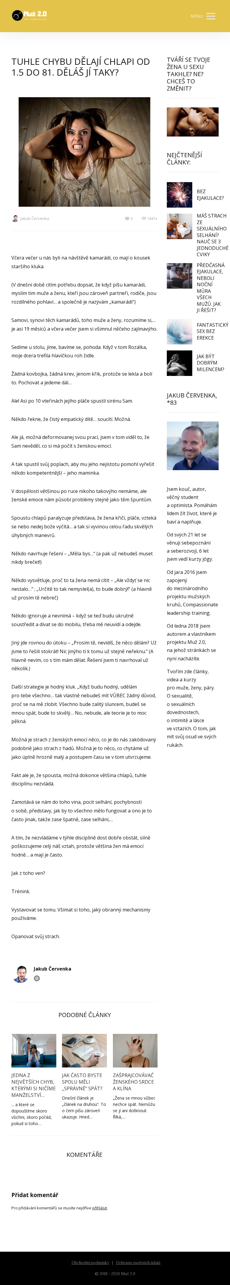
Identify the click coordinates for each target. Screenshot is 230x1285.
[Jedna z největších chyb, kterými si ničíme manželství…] (33, 1050)
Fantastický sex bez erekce (213, 331)
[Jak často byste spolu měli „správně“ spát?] (84, 1050)
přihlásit (99, 1208)
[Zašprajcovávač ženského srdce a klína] (135, 1050)
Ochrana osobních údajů (138, 1262)
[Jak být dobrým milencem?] (179, 363)
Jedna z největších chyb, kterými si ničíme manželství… (33, 1085)
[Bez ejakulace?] (179, 195)
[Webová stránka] (37, 978)
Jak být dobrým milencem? (210, 363)
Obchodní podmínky (90, 1262)
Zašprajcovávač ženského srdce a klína (133, 1082)
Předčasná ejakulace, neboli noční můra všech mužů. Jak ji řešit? (211, 288)
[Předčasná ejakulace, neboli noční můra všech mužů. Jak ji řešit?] (179, 276)
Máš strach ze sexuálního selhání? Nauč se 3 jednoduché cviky (213, 235)
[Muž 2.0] (29, 16)
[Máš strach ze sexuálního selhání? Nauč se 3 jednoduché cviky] (179, 226)
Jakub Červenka (34, 218)
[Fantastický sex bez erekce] (179, 331)
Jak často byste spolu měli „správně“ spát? (82, 1082)
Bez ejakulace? (210, 194)
